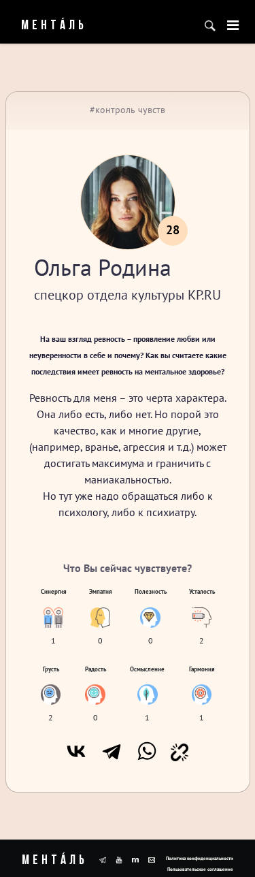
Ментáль (45, 26)
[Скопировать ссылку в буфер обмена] (179, 751)
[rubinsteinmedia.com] (135, 858)
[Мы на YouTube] (119, 858)
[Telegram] (111, 751)
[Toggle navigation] (233, 25)
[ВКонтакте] (76, 751)
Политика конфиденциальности (199, 858)
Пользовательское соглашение (200, 869)
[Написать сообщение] (151, 858)
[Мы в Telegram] (102, 858)
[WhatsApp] (147, 751)
